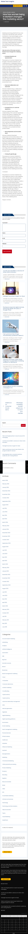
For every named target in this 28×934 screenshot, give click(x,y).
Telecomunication (6, 809)
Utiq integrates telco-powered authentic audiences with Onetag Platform (12, 455)
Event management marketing (9, 729)
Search (4, 422)
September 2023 (6, 543)
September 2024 (6, 501)
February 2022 (5, 609)
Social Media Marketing (7, 795)
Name (3, 233)
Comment (5, 222)
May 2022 (4, 599)
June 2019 (4, 627)
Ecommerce (5, 722)
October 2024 (5, 497)
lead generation (6, 754)
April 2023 (4, 560)
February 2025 (5, 484)
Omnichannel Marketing (8, 760)
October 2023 (5, 539)
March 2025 (5, 480)
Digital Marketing (6, 715)
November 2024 (6, 494)
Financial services (6, 733)
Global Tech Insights (7, 1)
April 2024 (4, 518)
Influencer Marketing (7, 747)
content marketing (6, 687)
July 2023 (4, 550)
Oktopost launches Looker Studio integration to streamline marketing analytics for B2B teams (13, 361)
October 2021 (5, 613)
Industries (4, 743)
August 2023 (5, 546)
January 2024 (5, 529)
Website (4, 243)
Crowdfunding (5, 691)
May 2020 (4, 623)
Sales (3, 788)
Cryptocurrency (6, 694)
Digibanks (4, 712)
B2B (3, 656)
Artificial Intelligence (7, 649)
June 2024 (4, 511)
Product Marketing (6, 767)
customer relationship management (11, 701)
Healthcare (5, 740)
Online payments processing (9, 764)
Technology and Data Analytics (9, 806)
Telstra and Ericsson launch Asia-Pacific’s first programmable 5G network (13, 450)
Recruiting (4, 774)
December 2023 (6, 532)
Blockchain (4, 670)
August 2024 (5, 504)
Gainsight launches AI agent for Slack (14, 296)
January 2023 (5, 571)
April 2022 (4, 602)
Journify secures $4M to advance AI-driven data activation (13, 271)
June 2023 (4, 553)
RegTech (4, 778)
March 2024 (5, 522)
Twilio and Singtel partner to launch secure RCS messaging (13, 436)
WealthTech (5, 820)
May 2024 (4, 515)
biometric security (6, 663)
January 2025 (5, 487)
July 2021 (4, 616)
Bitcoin (4, 666)
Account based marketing (8, 638)
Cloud (3, 677)
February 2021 (5, 620)
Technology (5, 802)
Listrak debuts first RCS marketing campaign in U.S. (13, 387)
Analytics (4, 645)
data (3, 705)
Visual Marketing (6, 816)
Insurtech (4, 750)
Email (3, 238)
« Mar (13, 933)
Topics (3, 813)
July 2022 (4, 592)
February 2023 (5, 567)
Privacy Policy (7, 852)
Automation (5, 652)
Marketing (4, 757)
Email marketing (6, 726)
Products (4, 771)
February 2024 (5, 525)
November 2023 (6, 536)
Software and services (7, 799)
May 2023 (4, 557)
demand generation (7, 708)
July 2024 (4, 508)
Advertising (5, 642)
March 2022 (5, 606)
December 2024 (6, 490)
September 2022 (6, 585)
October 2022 (5, 581)
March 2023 (5, 564)
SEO (3, 792)
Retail (3, 785)
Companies (5, 680)
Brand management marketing (9, 673)
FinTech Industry (6, 736)
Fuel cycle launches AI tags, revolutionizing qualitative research (13, 334)
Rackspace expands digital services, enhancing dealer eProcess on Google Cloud (13, 308)
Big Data (4, 659)
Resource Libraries (6, 781)
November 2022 (6, 578)
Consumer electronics (7, 684)
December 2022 (6, 574)
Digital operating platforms (8, 719)
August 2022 (5, 588)
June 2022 (4, 595)
